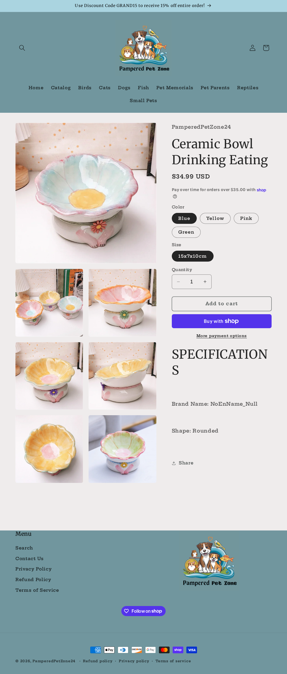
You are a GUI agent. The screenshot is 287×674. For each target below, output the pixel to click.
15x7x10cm (192, 256)
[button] (22, 48)
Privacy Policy (33, 569)
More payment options (221, 336)
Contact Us (29, 558)
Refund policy (97, 661)
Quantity (182, 269)
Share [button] (186, 463)
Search (24, 548)
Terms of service (173, 661)
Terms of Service (37, 590)
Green (186, 232)
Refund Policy (33, 579)
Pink (246, 218)
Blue (184, 218)
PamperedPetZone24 (54, 661)
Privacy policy (134, 661)
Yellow (215, 218)
